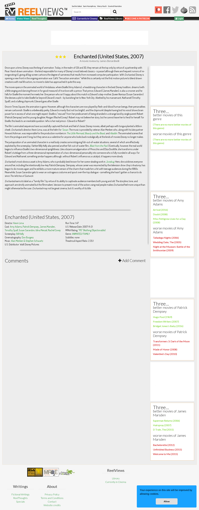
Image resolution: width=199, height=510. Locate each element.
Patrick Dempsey (31, 226)
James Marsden (47, 226)
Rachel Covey (54, 230)
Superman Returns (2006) (166, 420)
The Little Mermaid (75, 133)
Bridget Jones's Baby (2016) (168, 326)
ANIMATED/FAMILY (81, 233)
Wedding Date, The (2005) (167, 242)
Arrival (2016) (160, 209)
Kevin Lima (18, 223)
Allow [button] (167, 501)
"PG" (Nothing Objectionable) (92, 230)
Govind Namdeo (115, 6)
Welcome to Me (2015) (165, 453)
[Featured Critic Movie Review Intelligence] (35, 472)
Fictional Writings (20, 494)
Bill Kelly (20, 233)
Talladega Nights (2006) (166, 237)
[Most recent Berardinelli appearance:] (67, 472)
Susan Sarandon (27, 230)
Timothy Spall (11, 230)
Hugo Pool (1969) (162, 316)
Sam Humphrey (89, 6)
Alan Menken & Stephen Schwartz (27, 240)
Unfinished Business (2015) (167, 449)
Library (116, 478)
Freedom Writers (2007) (166, 321)
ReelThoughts (39, 18)
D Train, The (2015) (163, 429)
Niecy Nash (102, 6)
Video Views (23, 18)
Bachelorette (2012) (164, 444)
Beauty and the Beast (95, 133)
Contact (52, 501)
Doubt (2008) (160, 214)
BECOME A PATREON (138, 18)
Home (11, 18)
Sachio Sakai (77, 6)
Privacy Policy (52, 494)
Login (180, 18)
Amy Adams (16, 226)
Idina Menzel (41, 230)
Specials (20, 501)
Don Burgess (28, 237)
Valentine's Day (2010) (165, 353)
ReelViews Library (113, 18)
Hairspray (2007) (162, 425)
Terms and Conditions (52, 497)
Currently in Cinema (86, 18)
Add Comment (133, 260)
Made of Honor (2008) (165, 349)
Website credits (52, 505)
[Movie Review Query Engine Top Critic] (51, 472)
